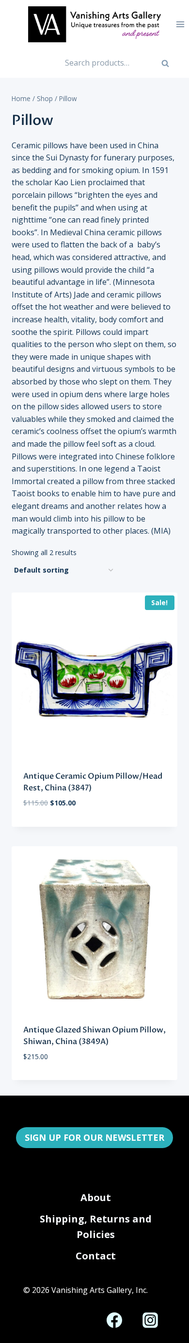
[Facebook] (114, 1320)
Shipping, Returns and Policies (96, 1226)
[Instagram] (150, 1320)
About (95, 1197)
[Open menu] (180, 24)
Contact (96, 1255)
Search (170, 66)
